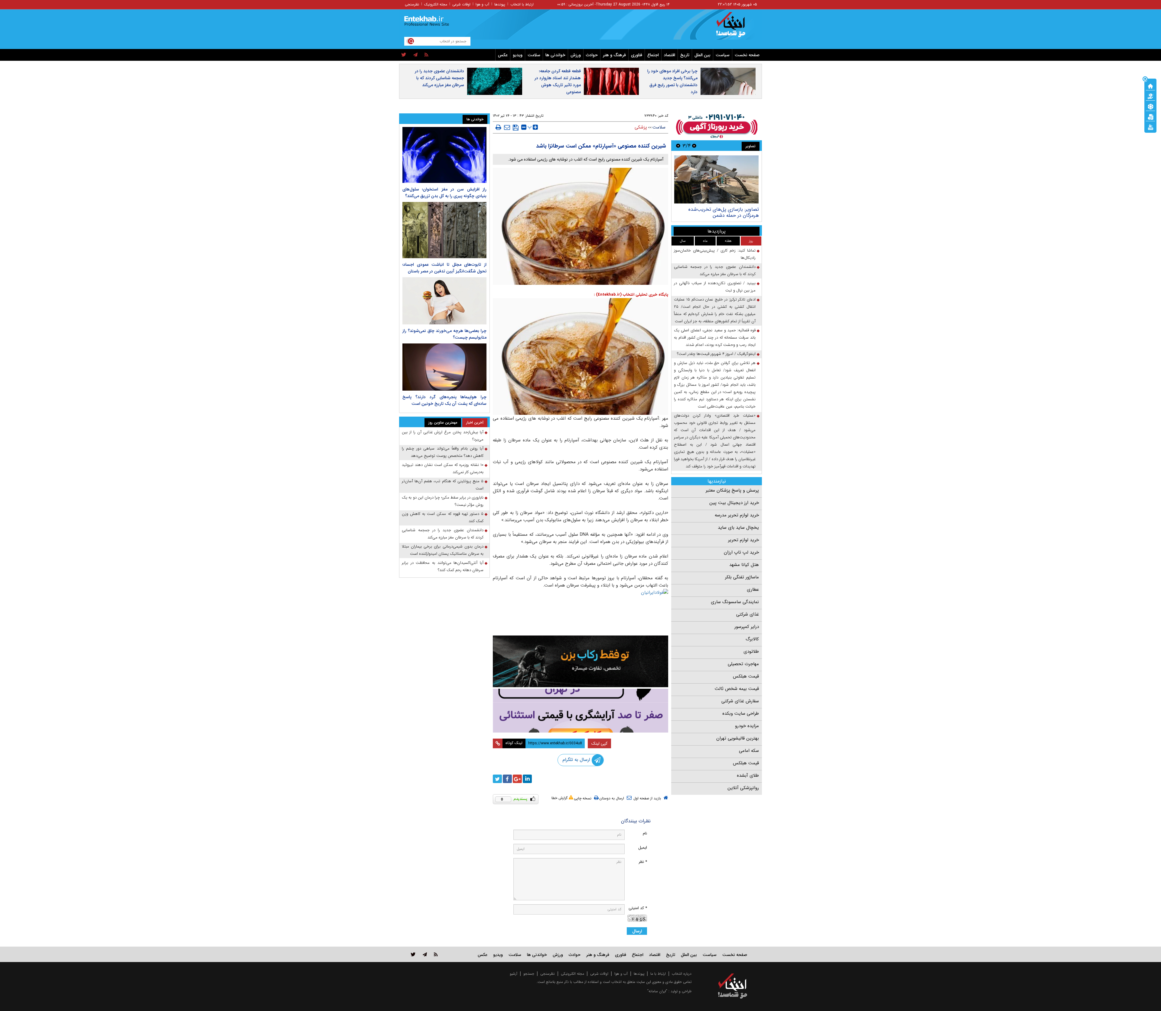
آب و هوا (482, 4)
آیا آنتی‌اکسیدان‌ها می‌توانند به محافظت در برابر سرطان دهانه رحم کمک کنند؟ (442, 566)
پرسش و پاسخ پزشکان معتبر (732, 490)
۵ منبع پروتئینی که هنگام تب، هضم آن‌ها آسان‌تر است (442, 485)
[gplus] (517, 779)
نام (645, 833)
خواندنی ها (555, 55)
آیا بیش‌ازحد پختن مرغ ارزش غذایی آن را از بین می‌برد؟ (442, 436)
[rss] (426, 55)
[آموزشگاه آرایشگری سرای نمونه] (580, 711)
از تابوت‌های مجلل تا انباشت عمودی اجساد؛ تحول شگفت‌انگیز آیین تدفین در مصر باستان (444, 268)
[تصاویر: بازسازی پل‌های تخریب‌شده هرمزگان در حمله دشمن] (716, 179)
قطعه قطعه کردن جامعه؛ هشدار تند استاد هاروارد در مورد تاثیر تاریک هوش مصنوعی (558, 81)
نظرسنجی (412, 4)
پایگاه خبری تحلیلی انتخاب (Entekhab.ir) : (631, 294)
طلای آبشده (748, 775)
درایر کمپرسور (746, 626)
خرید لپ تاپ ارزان (741, 552)
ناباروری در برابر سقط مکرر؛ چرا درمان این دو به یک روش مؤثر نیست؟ (442, 501)
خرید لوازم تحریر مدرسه (737, 515)
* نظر (643, 862)
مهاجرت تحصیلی (743, 664)
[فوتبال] (1150, 106)
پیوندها (499, 4)
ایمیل (642, 847)
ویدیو (517, 55)
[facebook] (507, 779)
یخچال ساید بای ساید (738, 527)
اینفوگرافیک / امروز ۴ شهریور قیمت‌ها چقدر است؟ (716, 354)
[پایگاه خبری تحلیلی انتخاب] (735, 27)
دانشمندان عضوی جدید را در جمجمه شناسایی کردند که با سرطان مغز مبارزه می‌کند (439, 78)
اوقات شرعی (461, 4)
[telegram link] (425, 954)
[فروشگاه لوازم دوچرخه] (580, 661)
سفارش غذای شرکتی (740, 701)
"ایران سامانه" (657, 991)
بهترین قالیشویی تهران (737, 738)
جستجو (528, 974)
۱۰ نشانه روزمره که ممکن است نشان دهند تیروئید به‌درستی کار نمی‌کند (442, 468)
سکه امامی (749, 750)
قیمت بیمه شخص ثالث (737, 688)
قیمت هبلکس (746, 676)
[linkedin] (527, 779)
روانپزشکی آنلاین (743, 788)
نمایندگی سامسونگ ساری (735, 602)
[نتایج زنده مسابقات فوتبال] (1150, 126)
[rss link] (436, 954)
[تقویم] (1150, 116)
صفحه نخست (747, 55)
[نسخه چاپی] (498, 127)
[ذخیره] (516, 127)
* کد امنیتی (638, 908)
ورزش (576, 55)
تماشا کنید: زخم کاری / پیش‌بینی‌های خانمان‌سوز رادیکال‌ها (715, 254)
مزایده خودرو (747, 726)
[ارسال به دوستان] (507, 127)
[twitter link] (413, 954)
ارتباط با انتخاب (522, 4)
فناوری (636, 55)
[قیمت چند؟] (1150, 95)
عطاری (753, 589)
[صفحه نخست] (1150, 85)
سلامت (534, 55)
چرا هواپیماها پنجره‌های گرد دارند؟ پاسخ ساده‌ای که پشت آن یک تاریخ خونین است (444, 400)
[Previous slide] (694, 146)
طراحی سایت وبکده (740, 713)
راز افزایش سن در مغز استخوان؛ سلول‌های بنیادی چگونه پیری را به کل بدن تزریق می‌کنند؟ (444, 192)
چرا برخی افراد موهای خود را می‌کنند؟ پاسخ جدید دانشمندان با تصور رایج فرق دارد (672, 81)
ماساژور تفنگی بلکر (742, 577)
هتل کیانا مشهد (744, 564)
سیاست (723, 55)
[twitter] (403, 55)
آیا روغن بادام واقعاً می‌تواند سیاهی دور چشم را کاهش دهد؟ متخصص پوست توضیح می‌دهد (442, 452)
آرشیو (513, 974)
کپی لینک (599, 743)
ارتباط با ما (658, 974)
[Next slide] (678, 146)
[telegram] (415, 55)
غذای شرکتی (747, 614)
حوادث (592, 55)
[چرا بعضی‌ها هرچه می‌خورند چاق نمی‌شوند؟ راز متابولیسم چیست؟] (444, 300)
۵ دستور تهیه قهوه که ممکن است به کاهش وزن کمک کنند (442, 517)
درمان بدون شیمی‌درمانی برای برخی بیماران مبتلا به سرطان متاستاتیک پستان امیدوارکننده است (442, 550)
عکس (503, 55)
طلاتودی (751, 651)
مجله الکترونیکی (572, 974)
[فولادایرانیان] (580, 610)
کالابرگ (752, 639)
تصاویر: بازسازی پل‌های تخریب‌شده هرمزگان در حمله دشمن (723, 212)
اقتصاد (669, 55)
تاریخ (684, 55)
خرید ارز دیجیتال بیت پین (734, 502)
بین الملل (702, 55)
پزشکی (641, 127)
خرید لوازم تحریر (743, 540)
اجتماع (653, 55)
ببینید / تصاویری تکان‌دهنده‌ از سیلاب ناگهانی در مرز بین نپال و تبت (715, 287)
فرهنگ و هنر (614, 55)
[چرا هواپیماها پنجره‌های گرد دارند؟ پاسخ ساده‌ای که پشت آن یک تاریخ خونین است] (444, 367)
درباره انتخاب (681, 974)
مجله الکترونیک (435, 4)
